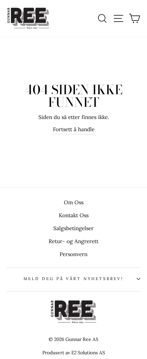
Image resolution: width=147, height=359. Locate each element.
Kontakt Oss (74, 215)
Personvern (73, 254)
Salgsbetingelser (73, 228)
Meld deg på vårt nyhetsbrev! (74, 278)
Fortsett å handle (73, 129)
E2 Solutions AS (88, 352)
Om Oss (73, 202)
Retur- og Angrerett (73, 241)
